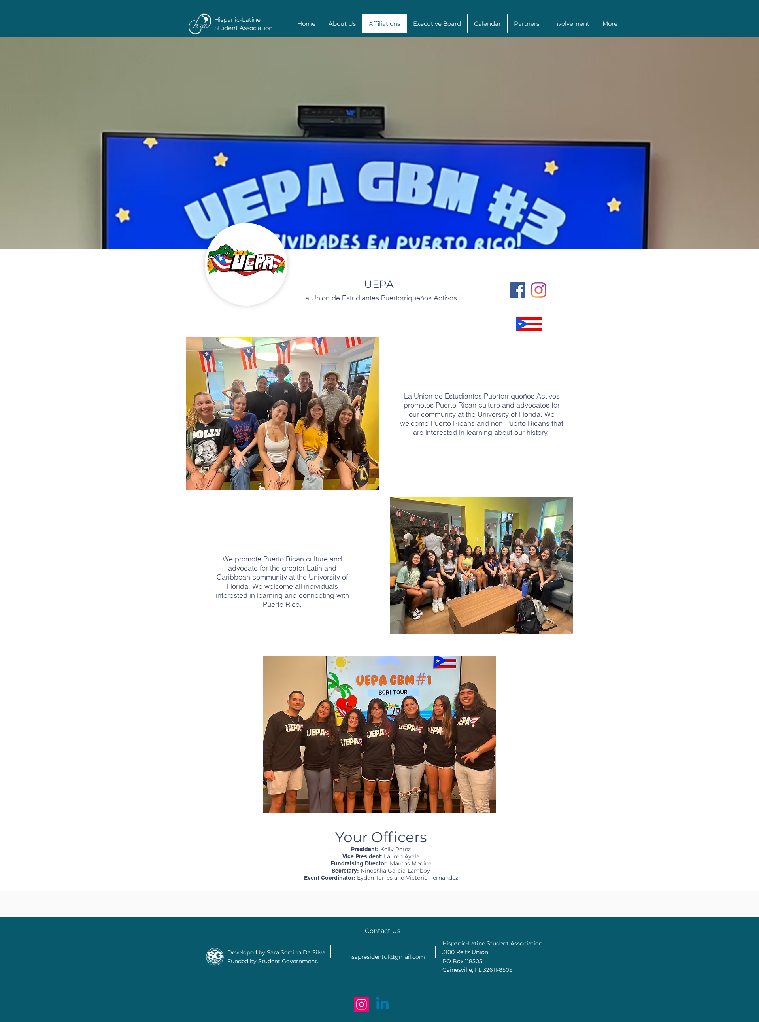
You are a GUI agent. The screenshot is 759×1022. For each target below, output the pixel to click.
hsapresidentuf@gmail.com (386, 956)
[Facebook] (517, 290)
